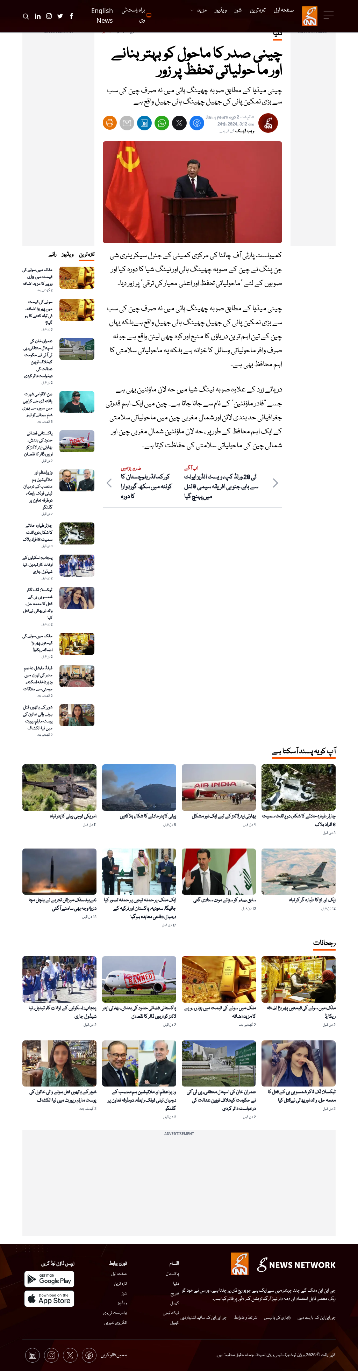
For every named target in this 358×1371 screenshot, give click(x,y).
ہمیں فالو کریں (114, 1355)
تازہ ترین (120, 1283)
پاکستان (172, 1274)
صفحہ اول (119, 1274)
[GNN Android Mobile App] (49, 1279)
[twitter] (179, 125)
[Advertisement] (313, 141)
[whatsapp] (162, 125)
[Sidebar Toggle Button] (329, 15)
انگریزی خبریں (115, 1323)
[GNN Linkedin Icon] (38, 16)
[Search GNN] (25, 16)
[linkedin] (144, 125)
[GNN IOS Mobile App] (49, 1298)
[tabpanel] (58, 502)
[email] (127, 125)
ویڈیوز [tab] (67, 255)
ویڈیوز (122, 1303)
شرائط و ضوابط (245, 1317)
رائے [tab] (52, 255)
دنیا (176, 1283)
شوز (124, 1293)
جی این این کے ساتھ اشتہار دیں (203, 1317)
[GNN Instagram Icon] (49, 16)
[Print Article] (110, 123)
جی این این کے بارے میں (317, 1317)
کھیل (174, 1303)
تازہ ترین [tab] (86, 255)
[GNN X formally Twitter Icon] (60, 16)
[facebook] (196, 125)
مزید (202, 10)
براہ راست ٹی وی (115, 1313)
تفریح (175, 1293)
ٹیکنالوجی (171, 1313)
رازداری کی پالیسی (277, 1317)
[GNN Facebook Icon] (71, 16)
